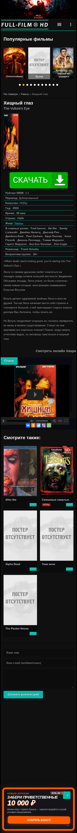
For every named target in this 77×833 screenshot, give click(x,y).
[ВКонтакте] (28, 425)
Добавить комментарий (23, 694)
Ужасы (18, 223)
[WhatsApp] (49, 425)
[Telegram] (38, 425)
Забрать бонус (39, 820)
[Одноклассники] (33, 425)
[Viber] (43, 425)
